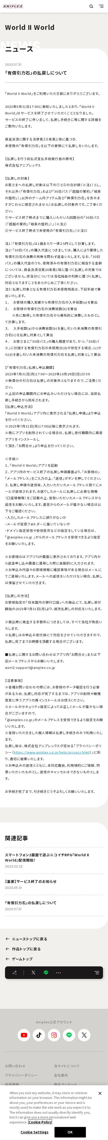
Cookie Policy (40, 1122)
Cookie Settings (35, 1132)
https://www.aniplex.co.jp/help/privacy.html (52, 752)
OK (70, 1132)
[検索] (91, 6)
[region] (54, 1112)
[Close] (99, 1093)
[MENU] (101, 6)
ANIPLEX (13, 6)
